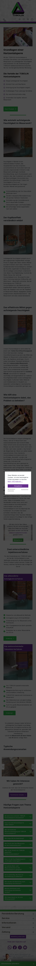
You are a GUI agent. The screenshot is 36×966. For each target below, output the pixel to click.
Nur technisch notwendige (11, 489)
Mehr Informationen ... (15, 481)
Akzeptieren (18, 486)
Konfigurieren (24, 489)
